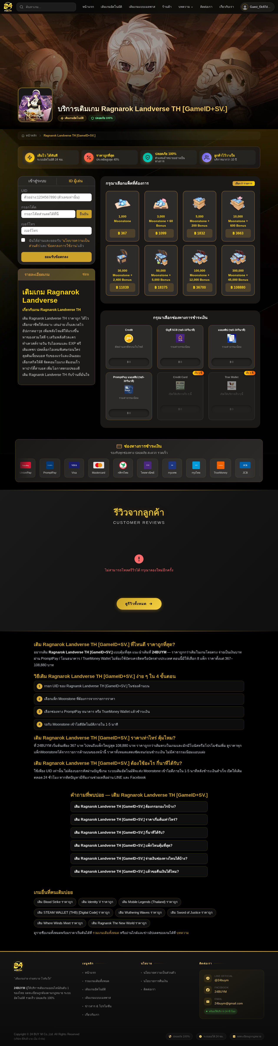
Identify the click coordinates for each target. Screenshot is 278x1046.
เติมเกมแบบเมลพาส (98, 997)
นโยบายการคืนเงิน (156, 981)
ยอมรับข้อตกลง (56, 257)
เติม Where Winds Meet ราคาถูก (60, 923)
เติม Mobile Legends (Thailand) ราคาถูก (150, 902)
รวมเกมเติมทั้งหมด (106, 933)
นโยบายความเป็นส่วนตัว (160, 972)
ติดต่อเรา (150, 989)
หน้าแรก (90, 972)
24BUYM (221, 991)
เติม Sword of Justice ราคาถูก (192, 912)
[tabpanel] (56, 225)
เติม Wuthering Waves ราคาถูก (140, 912)
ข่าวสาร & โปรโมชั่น (98, 1006)
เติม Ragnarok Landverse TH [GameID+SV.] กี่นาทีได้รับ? (119, 832)
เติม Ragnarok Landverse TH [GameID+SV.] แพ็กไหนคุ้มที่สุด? (123, 845)
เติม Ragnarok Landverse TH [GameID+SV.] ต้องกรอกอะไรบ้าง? (125, 806)
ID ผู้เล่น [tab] (76, 181)
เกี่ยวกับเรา (92, 1014)
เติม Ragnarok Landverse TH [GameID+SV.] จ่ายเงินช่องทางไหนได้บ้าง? (130, 858)
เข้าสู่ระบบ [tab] (37, 181)
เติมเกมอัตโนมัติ (95, 989)
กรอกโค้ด (28, 207)
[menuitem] (88, 7)
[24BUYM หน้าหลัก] (8, 7)
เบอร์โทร (28, 224)
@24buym (222, 980)
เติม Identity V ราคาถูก (97, 902)
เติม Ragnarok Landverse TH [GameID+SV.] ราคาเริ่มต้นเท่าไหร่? (125, 819)
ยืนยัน (84, 214)
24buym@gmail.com (229, 1003)
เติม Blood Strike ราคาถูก (55, 902)
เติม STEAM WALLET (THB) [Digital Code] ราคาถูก (73, 912)
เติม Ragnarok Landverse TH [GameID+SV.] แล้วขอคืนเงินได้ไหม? (126, 871)
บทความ (183, 933)
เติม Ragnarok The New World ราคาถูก (119, 923)
